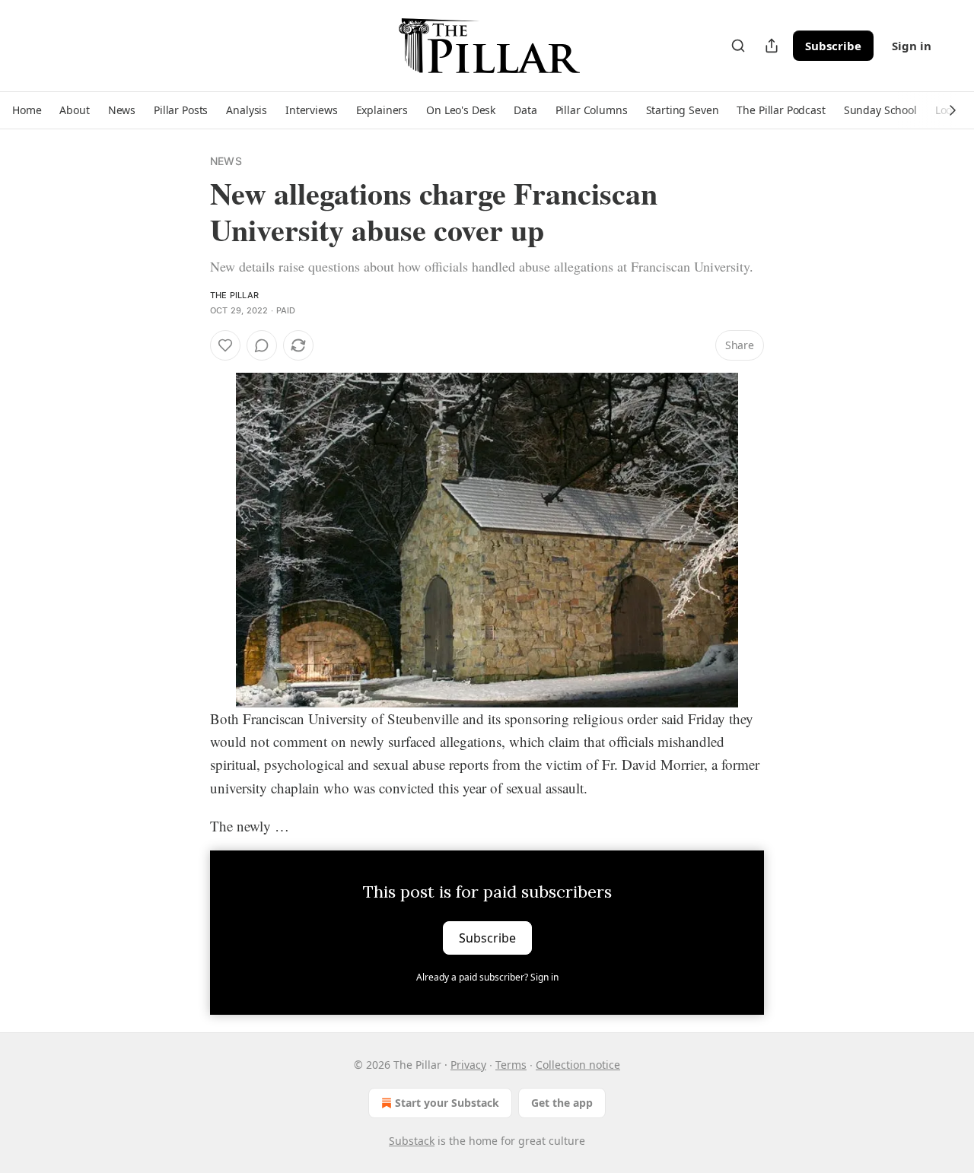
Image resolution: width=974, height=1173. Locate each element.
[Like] (225, 345)
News (226, 160)
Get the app (562, 1102)
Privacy (468, 1064)
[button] (26, 110)
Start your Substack (447, 1102)
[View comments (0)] (262, 345)
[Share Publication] (771, 45)
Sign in (911, 45)
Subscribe (833, 45)
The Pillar (234, 295)
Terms (511, 1064)
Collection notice (578, 1064)
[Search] (738, 45)
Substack (411, 1140)
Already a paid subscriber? (487, 977)
